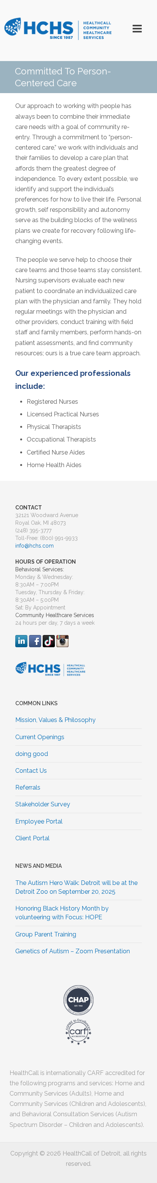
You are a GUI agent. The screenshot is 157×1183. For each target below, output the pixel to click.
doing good (31, 754)
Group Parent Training (45, 934)
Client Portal (32, 838)
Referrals (27, 787)
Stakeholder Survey (42, 804)
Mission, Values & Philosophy (55, 720)
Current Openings (39, 737)
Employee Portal (38, 821)
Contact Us (31, 770)
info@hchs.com (34, 546)
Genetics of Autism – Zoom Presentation (72, 951)
